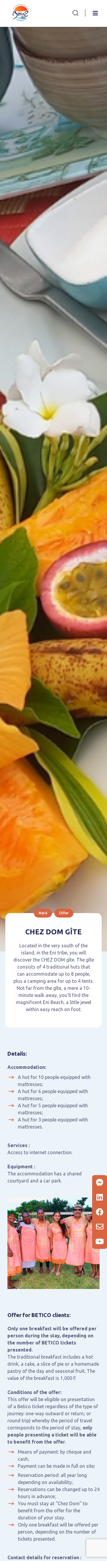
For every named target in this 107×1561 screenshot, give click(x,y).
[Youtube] (99, 1241)
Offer (64, 913)
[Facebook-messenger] (99, 1182)
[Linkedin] (99, 1197)
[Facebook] (99, 1212)
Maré (43, 913)
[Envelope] (99, 1226)
